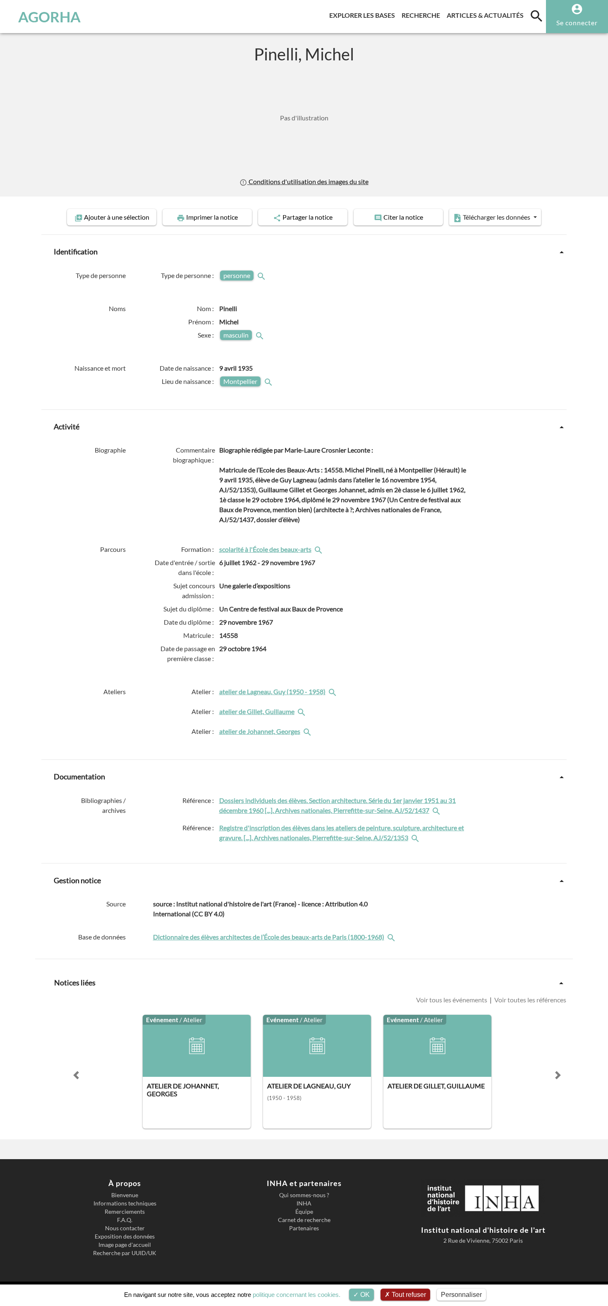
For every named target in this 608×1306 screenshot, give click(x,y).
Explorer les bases (363, 15)
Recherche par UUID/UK (124, 1253)
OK (364, 1294)
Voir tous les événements (452, 1000)
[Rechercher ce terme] (262, 275)
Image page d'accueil (124, 1245)
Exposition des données (125, 1236)
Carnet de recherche (304, 1220)
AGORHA (49, 16)
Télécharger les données (496, 217)
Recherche (422, 15)
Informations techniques (124, 1203)
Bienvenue (124, 1195)
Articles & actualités (487, 15)
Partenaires (304, 1228)
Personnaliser (461, 1294)
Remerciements (125, 1212)
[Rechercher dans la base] (392, 937)
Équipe (304, 1212)
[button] (76, 1075)
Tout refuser (408, 1294)
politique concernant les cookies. (296, 1294)
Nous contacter (125, 1228)
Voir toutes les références (529, 1000)
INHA (304, 1203)
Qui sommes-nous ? (304, 1195)
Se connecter (577, 22)
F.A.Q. (124, 1220)
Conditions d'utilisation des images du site (307, 181)
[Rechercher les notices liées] (319, 549)
